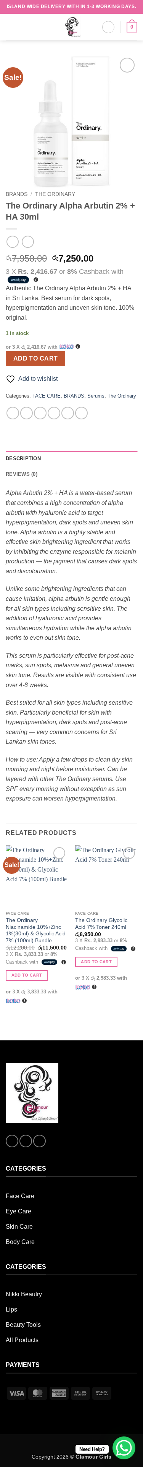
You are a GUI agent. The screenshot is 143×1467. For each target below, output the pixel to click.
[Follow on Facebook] (12, 1141)
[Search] (108, 27)
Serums (95, 396)
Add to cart (35, 358)
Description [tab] (23, 458)
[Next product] (12, 241)
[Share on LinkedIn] (81, 413)
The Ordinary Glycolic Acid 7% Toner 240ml (101, 923)
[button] (10, 27)
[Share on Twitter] (40, 413)
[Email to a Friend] (54, 413)
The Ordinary (55, 194)
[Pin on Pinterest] (67, 413)
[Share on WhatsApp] (12, 413)
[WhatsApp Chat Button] (123, 1447)
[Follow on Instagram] (25, 1141)
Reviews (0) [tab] (21, 474)
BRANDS (16, 194)
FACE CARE (46, 396)
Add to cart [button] (26, 975)
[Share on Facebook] (26, 413)
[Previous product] (28, 241)
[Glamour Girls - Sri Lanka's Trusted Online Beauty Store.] (71, 27)
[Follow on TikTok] (39, 1141)
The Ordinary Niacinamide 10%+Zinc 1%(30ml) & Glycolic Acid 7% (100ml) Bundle (36, 930)
